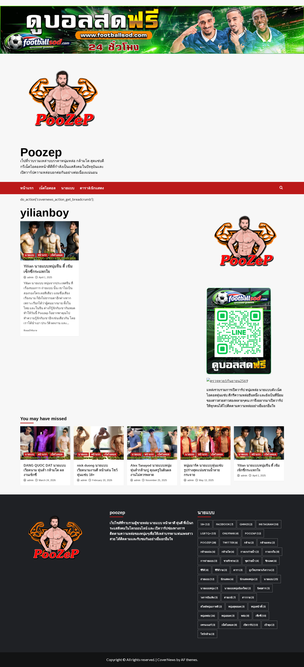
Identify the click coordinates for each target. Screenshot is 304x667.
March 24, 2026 (47, 480)
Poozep (41, 152)
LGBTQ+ (208, 533)
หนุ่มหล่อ (208, 615)
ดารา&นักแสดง (92, 188)
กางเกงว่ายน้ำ (250, 551)
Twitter (230, 542)
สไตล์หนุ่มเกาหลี (211, 606)
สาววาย (248, 597)
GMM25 (246, 524)
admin (30, 277)
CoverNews (166, 659)
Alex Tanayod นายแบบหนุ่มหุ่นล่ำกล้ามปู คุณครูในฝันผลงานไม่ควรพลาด (151, 470)
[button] (281, 187)
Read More (30, 330)
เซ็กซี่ (261, 615)
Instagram (268, 524)
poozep (208, 542)
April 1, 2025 (45, 277)
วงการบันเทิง (209, 597)
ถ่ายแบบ (207, 579)
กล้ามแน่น (208, 551)
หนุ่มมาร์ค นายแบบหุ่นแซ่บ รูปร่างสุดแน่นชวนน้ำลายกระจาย (203, 470)
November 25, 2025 (156, 480)
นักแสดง (227, 579)
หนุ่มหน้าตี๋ (258, 606)
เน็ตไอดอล (47, 188)
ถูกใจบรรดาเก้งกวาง (261, 569)
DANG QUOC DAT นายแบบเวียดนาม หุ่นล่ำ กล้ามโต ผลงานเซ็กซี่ (45, 470)
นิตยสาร (263, 588)
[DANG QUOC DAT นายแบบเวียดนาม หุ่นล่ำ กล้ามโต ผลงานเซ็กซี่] (45, 443)
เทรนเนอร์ (208, 624)
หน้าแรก (27, 188)
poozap (253, 533)
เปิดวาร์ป (250, 624)
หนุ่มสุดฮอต (236, 606)
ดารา (238, 569)
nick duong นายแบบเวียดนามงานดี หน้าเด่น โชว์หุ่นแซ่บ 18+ (97, 470)
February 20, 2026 (102, 480)
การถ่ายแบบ (209, 560)
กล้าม (249, 542)
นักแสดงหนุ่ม (248, 579)
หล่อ (245, 615)
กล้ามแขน (267, 542)
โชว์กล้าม (207, 633)
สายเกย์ (230, 597)
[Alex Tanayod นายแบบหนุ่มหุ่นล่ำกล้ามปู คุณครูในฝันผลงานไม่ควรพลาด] (152, 443)
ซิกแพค (271, 560)
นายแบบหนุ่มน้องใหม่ (238, 588)
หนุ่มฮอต (228, 615)
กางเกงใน (272, 551)
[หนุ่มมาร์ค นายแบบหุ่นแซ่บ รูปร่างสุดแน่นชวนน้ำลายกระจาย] (205, 443)
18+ (205, 524)
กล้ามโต (228, 551)
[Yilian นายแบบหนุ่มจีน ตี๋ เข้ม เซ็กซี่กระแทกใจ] (49, 240)
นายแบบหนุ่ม (209, 588)
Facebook (224, 524)
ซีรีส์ (205, 569)
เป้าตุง (269, 624)
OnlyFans (230, 533)
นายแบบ (67, 188)
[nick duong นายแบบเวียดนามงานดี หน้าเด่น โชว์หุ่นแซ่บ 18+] (99, 443)
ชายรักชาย (231, 560)
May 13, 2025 (206, 480)
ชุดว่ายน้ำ (252, 560)
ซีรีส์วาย (221, 569)
